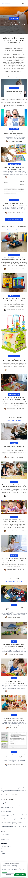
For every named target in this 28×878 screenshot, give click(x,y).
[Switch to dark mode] (23, 3)
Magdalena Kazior (5, 834)
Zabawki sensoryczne (14, 164)
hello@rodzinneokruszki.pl (8, 799)
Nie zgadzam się (8, 874)
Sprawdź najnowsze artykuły (14, 219)
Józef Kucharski (4, 837)
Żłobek (14, 604)
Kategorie (4, 843)
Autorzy (3, 831)
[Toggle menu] (25, 3)
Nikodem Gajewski (5, 839)
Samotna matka (14, 18)
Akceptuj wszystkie (20, 874)
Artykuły (3, 803)
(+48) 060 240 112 (7, 797)
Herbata (3, 853)
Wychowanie (14, 200)
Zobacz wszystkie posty (14, 230)
